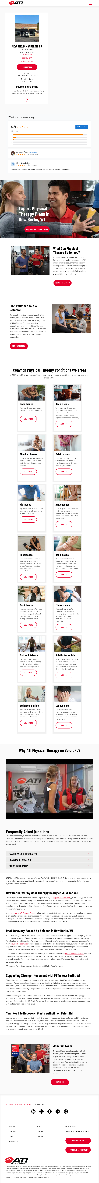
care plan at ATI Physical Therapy (23, 913)
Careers (40, 1136)
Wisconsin (18, 1104)
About (11, 1136)
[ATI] (16, 3)
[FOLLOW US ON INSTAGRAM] (66, 1114)
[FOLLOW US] (33, 1114)
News (39, 1127)
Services (12, 1127)
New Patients (13, 1141)
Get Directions (27, 55)
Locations (9, 1104)
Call (27, 101)
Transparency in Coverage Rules (77, 1131)
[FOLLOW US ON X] (41, 1114)
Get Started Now (18, 346)
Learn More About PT (63, 283)
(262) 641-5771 (27, 58)
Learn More (28, 419)
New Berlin (27, 1104)
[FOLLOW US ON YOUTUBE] (58, 1114)
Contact (40, 1131)
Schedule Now (26, 67)
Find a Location (78, 1141)
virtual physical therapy (74, 953)
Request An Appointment (78, 1150)
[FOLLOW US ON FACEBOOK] (49, 1114)
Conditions (12, 1131)
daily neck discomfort (19, 944)
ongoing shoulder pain (61, 898)
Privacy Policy (70, 1127)
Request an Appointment (37, 229)
